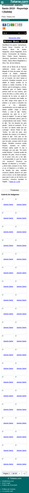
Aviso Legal (6, 483)
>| (24, 473)
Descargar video (14, 38)
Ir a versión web (7, 491)
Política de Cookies (8, 489)
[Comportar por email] (16, 25)
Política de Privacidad (9, 485)
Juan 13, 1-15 (15, 181)
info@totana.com (8, 481)
